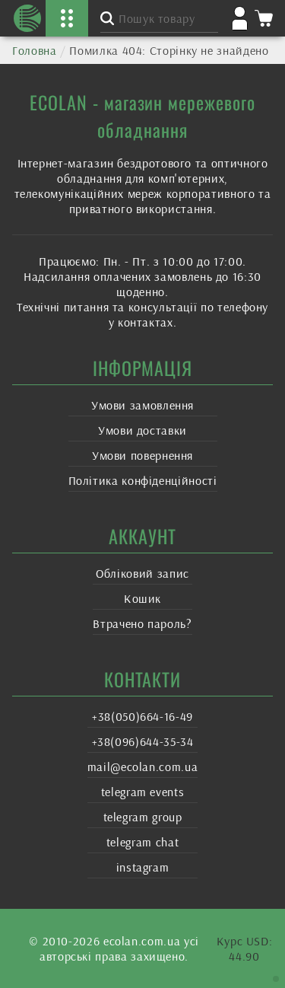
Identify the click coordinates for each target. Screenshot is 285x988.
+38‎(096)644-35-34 (143, 741)
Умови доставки (142, 430)
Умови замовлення (142, 405)
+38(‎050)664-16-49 (142, 716)
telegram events (143, 791)
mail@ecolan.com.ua (142, 766)
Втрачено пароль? (142, 623)
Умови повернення (142, 455)
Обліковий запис (142, 573)
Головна (34, 50)
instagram (142, 867)
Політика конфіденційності (142, 480)
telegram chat (142, 841)
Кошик (142, 598)
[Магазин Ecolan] (27, 18)
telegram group (142, 816)
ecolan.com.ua (141, 940)
